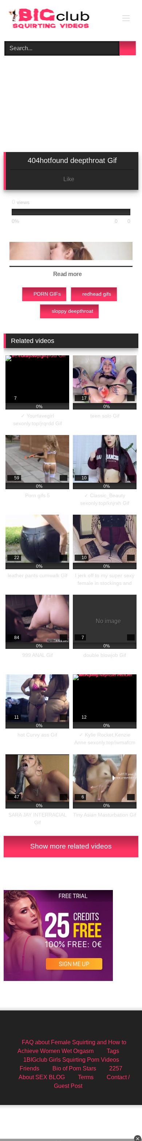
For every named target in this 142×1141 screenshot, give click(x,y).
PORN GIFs (47, 294)
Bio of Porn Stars (74, 1068)
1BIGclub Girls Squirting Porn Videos (71, 1060)
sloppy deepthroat (72, 311)
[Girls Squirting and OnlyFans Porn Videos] (58, 19)
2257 (115, 1068)
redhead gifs (96, 294)
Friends (29, 1068)
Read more (68, 274)
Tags (113, 1051)
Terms (86, 1077)
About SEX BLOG (42, 1077)
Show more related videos (71, 846)
